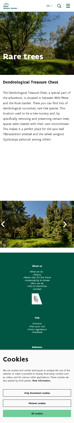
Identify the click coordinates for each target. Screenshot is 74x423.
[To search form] (59, 6)
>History (37, 274)
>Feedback (37, 332)
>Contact (37, 288)
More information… (42, 380)
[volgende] (65, 224)
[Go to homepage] (10, 6)
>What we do (37, 271)
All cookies (37, 413)
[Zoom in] (4, 245)
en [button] (49, 5)
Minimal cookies (37, 403)
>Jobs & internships (37, 285)
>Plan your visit (37, 326)
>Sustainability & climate (37, 280)
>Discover (37, 323)
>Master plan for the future (37, 277)
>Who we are (37, 283)
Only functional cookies (37, 392)
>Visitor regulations (37, 329)
